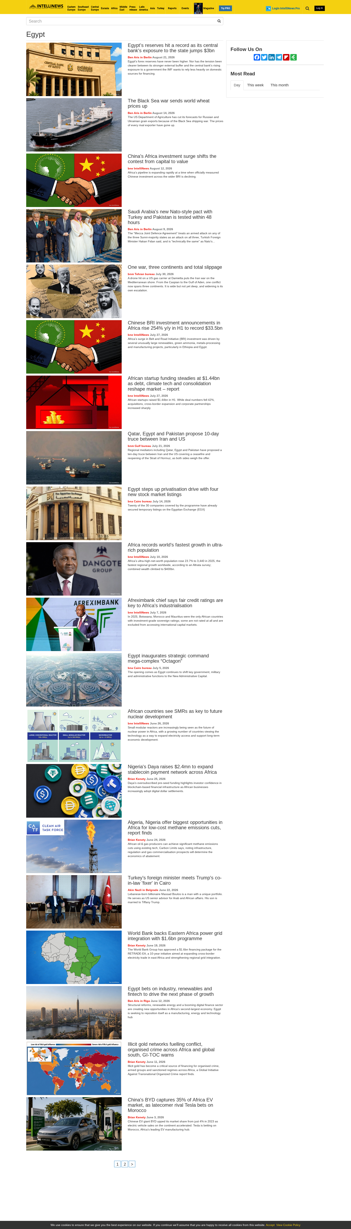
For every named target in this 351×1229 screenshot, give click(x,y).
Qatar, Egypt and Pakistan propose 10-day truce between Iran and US (173, 436)
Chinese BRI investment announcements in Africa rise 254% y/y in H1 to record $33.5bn (175, 325)
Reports (172, 8)
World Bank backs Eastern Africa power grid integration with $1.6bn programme (175, 935)
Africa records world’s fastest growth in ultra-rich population (175, 547)
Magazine (208, 8)
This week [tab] (255, 85)
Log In (319, 8)
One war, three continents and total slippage (175, 267)
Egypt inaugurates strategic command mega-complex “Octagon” (168, 658)
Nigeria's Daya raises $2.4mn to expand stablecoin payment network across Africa (172, 769)
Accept (270, 1225)
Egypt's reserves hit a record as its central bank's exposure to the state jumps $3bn (173, 47)
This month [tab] (280, 85)
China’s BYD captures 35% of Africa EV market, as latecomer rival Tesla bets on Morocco (170, 1105)
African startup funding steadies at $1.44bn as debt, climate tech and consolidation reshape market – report (174, 383)
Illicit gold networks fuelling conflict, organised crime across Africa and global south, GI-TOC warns (171, 1049)
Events (185, 8)
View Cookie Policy (288, 1225)
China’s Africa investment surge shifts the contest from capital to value (172, 158)
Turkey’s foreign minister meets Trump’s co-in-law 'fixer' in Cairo (175, 880)
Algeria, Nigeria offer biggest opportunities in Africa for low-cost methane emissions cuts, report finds (175, 827)
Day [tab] (237, 85)
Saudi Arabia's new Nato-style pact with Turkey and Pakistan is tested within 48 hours (170, 217)
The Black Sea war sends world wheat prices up (169, 103)
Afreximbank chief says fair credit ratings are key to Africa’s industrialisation (175, 602)
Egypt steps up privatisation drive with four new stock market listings (173, 491)
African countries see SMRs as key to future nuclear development (175, 713)
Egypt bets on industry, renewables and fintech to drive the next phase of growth (171, 991)
